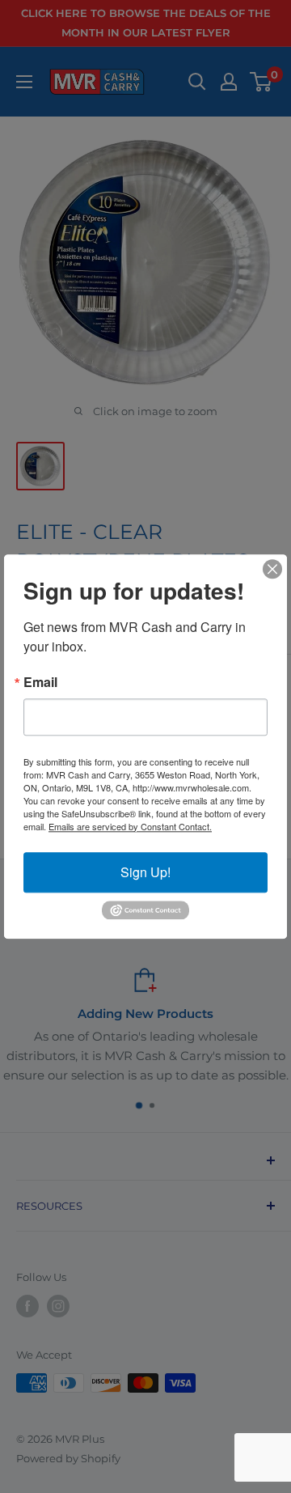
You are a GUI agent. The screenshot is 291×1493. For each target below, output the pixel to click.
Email (40, 682)
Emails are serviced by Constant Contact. (130, 826)
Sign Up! (145, 872)
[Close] (272, 569)
